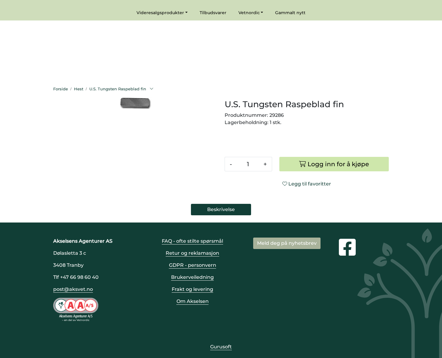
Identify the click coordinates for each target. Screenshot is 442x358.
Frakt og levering (192, 289)
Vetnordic (249, 12)
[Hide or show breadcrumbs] (151, 89)
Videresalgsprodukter (160, 12)
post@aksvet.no (73, 289)
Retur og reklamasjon (192, 253)
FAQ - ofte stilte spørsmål (192, 241)
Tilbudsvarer (213, 12)
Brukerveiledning (192, 277)
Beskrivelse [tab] (221, 209)
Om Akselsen (192, 301)
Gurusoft (221, 347)
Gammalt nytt (290, 12)
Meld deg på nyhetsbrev (287, 243)
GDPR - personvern (192, 265)
